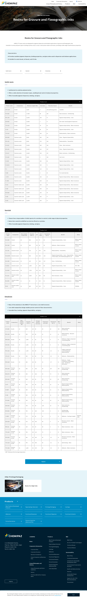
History (32, 572)
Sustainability (82, 4)
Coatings (67, 507)
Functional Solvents (70, 514)
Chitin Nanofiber (53, 568)
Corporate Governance (72, 558)
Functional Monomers (31, 514)
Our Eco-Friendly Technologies (74, 542)
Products (67, 4)
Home (5, 7)
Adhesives (8, 514)
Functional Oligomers (51, 514)
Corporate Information (61, 1)
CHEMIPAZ (32, 536)
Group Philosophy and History (54, 4)
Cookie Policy (57, 595)
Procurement (70, 582)
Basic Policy (70, 555)
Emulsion (47, 71)
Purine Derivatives (10, 521)
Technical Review (71, 545)
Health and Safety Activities (73, 569)
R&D (74, 4)
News (53, 1)
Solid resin (8, 71)
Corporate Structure (35, 552)
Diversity (69, 571)
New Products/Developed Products (12, 507)
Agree (73, 594)
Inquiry (71, 1)
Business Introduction (36, 554)
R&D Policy (69, 540)
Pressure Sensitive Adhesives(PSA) (30, 521)
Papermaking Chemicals (31, 507)
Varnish (27, 71)
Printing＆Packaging (15, 7)
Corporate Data (34, 549)
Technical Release (71, 547)
